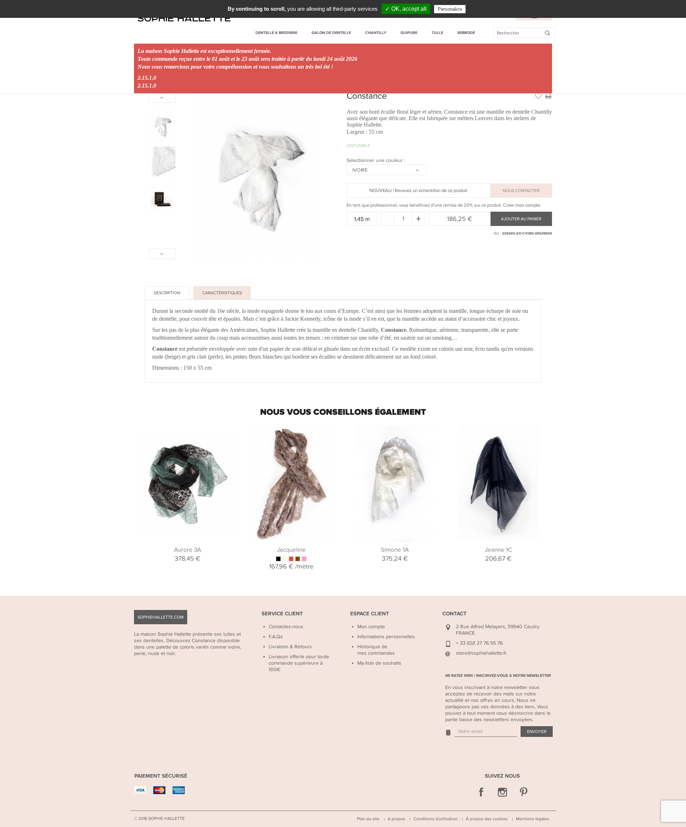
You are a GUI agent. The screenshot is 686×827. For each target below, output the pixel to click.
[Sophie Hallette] (184, 18)
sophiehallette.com (161, 617)
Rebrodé (466, 32)
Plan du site (368, 818)
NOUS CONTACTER (521, 190)
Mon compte (371, 627)
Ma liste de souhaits (379, 663)
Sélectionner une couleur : (377, 160)
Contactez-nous (286, 627)
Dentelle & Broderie (276, 32)
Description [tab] (167, 292)
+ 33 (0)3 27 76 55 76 (479, 643)
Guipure (409, 32)
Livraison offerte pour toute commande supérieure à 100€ (299, 663)
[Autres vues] (161, 97)
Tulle (437, 32)
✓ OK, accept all (406, 9)
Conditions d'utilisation (435, 818)
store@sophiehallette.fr (481, 653)
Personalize (450, 9)
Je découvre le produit (188, 434)
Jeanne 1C (498, 549)
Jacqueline (291, 549)
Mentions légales (532, 818)
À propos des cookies (487, 818)
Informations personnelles (386, 637)
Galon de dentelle (331, 32)
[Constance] (161, 126)
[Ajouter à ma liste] (538, 95)
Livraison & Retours (290, 647)
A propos (396, 818)
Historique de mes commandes (376, 650)
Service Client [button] (282, 613)
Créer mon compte (521, 205)
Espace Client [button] (369, 613)
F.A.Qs (276, 637)
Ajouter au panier (521, 218)
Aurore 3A (187, 549)
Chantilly (375, 32)
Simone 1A (395, 549)
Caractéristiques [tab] (222, 292)
